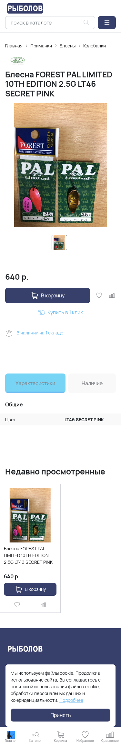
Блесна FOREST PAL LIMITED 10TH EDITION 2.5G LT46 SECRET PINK (28, 555)
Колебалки (94, 46)
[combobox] (50, 22)
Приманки (41, 46)
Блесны (68, 46)
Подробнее (71, 700)
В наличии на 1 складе (39, 333)
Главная (14, 46)
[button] (107, 22)
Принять (60, 715)
